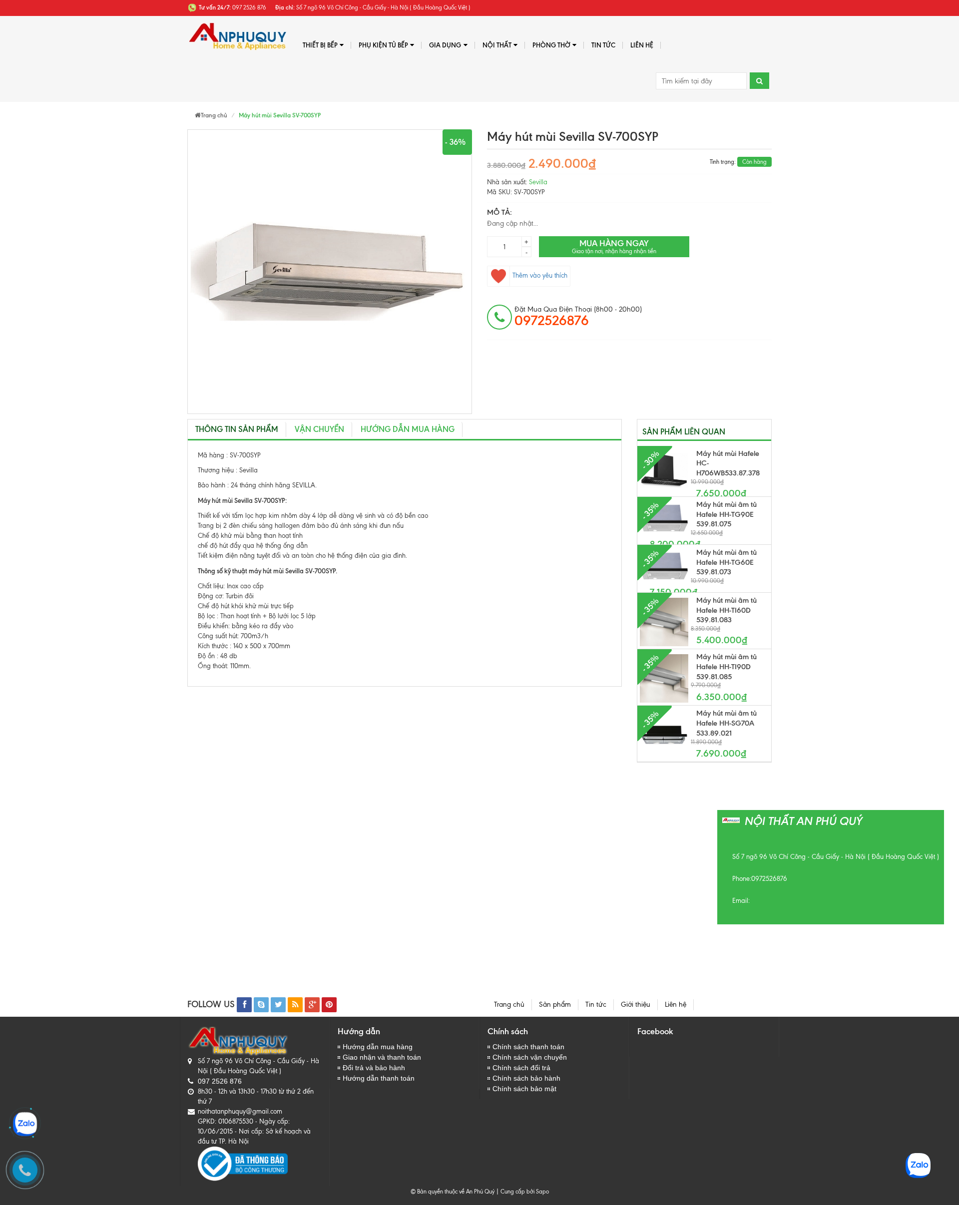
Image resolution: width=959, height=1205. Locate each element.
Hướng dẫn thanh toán (379, 1078)
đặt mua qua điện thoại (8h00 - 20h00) (578, 316)
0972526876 (769, 878)
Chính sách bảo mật (524, 1089)
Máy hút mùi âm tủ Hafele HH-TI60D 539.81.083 (726, 610)
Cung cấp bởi (516, 1191)
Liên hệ (641, 45)
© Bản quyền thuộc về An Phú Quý (452, 1191)
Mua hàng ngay (614, 246)
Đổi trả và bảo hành (374, 1068)
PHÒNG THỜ (551, 45)
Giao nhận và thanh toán (382, 1057)
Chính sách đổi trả (521, 1068)
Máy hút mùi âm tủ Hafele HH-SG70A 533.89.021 (726, 723)
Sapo (542, 1191)
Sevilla (538, 182)
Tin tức (603, 45)
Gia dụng (445, 45)
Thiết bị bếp (320, 45)
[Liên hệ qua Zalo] (24, 1124)
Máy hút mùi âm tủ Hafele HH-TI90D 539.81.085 (726, 666)
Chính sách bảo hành (526, 1078)
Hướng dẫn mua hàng (408, 429)
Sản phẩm (555, 1004)
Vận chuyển (319, 429)
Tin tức (595, 1004)
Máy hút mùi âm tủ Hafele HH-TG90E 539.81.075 (726, 514)
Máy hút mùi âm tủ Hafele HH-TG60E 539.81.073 (726, 562)
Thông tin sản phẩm (236, 429)
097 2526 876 (220, 1081)
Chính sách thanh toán (528, 1047)
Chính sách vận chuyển (529, 1057)
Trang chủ (509, 1004)
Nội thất (496, 45)
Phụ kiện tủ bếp (383, 45)
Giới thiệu (635, 1004)
